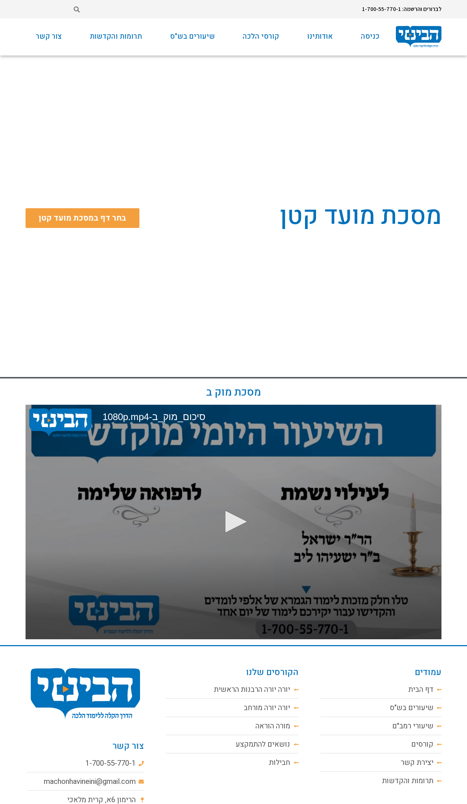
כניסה (370, 36)
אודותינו (320, 36)
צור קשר (49, 36)
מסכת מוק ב (233, 392)
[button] (77, 9)
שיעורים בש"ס (192, 36)
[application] (233, 522)
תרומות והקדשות (116, 36)
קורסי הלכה (261, 36)
